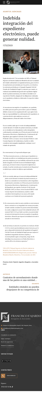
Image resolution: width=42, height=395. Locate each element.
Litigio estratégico (6, 339)
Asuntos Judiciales (12, 11)
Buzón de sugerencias (7, 342)
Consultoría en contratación (8, 335)
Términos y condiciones (7, 345)
